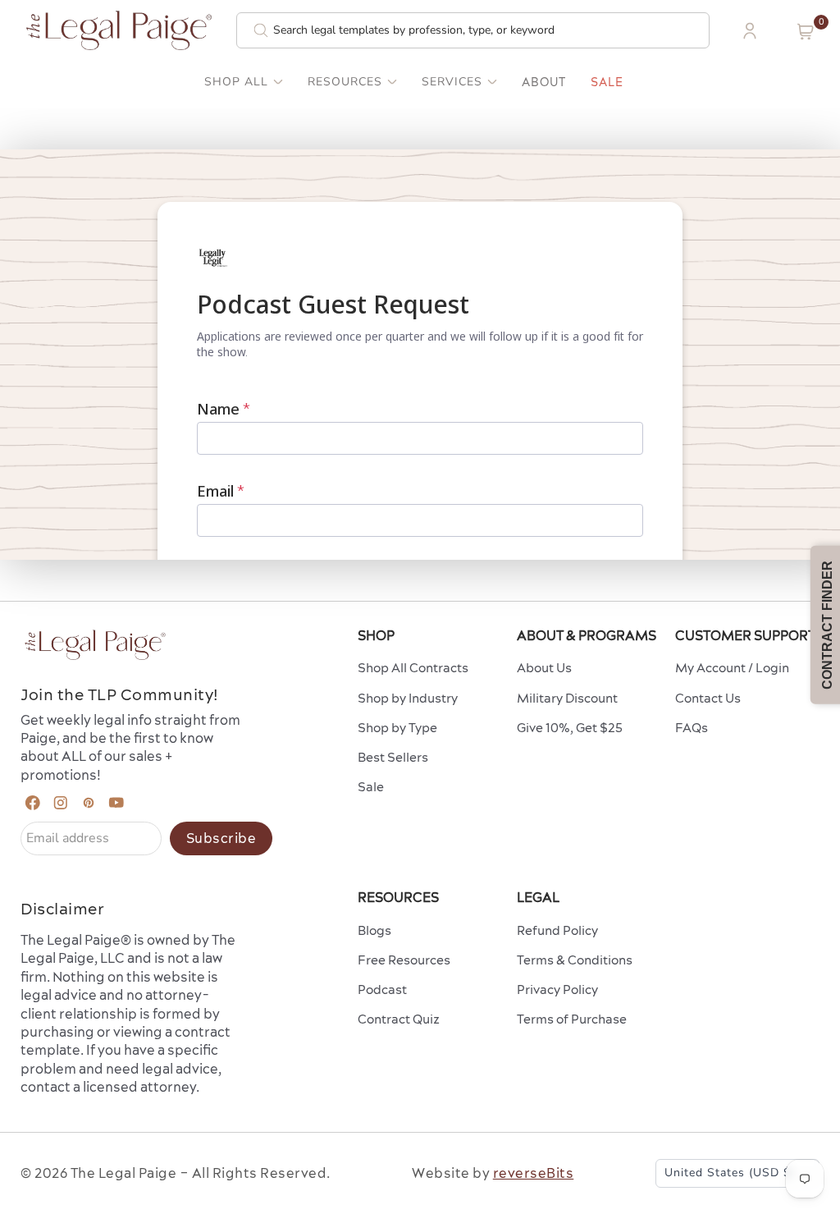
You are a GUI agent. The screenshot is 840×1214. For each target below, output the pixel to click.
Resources (345, 82)
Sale (607, 82)
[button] (805, 31)
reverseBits (533, 1173)
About (544, 82)
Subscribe (221, 838)
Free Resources (404, 960)
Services (452, 82)
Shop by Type (397, 727)
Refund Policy (557, 930)
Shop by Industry (408, 698)
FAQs (691, 727)
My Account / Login (732, 668)
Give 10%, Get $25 (570, 727)
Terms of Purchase (572, 1019)
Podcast (382, 989)
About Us (544, 668)
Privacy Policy (557, 989)
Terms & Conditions (574, 960)
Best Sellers (393, 757)
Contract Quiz (399, 1019)
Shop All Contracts (413, 668)
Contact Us (708, 698)
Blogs (374, 930)
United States (729, 1172)
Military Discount (567, 698)
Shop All (236, 82)
